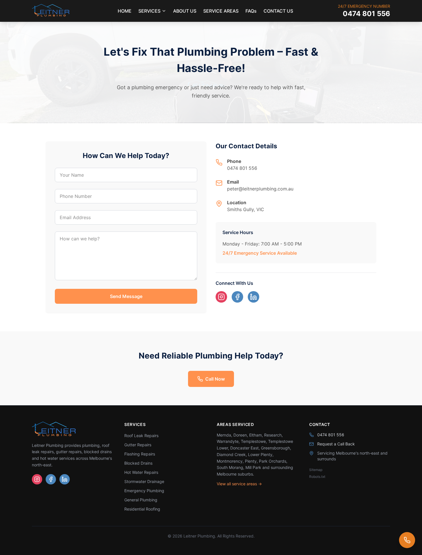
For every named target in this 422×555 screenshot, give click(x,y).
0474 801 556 (366, 13)
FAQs (251, 11)
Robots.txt (317, 476)
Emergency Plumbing (144, 490)
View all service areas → (239, 483)
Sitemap (315, 470)
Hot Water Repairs (141, 472)
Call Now (215, 379)
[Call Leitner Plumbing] (407, 540)
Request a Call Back (336, 443)
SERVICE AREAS (221, 11)
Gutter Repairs (137, 444)
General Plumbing (140, 499)
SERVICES (149, 11)
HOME (124, 11)
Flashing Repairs (139, 453)
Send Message (126, 296)
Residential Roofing (142, 509)
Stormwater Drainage (144, 481)
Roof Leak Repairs (141, 435)
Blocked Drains (138, 463)
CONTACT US (278, 11)
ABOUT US (184, 11)
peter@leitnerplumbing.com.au (260, 189)
